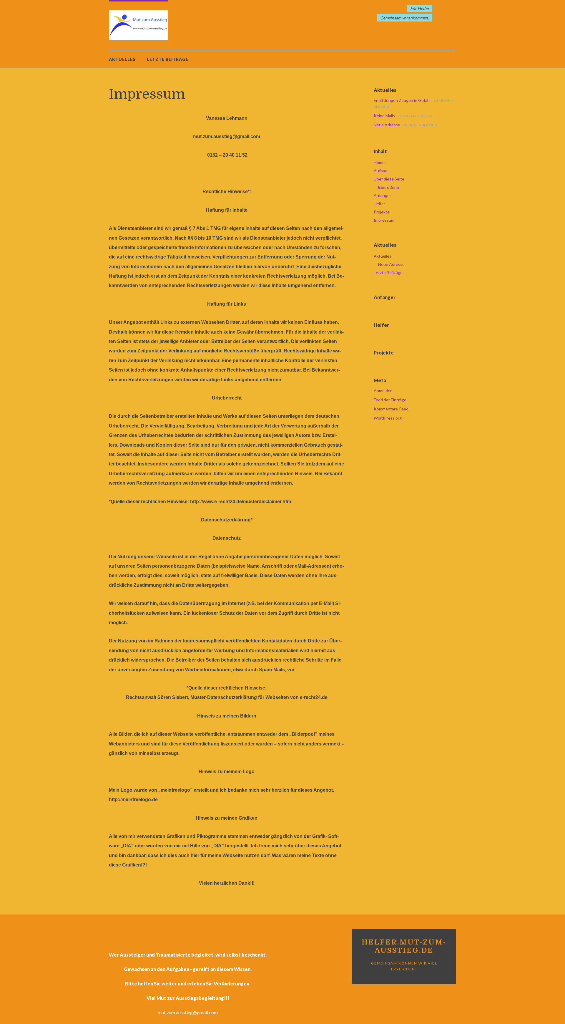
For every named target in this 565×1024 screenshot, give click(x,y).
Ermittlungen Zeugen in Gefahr (402, 100)
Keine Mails (384, 115)
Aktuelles (122, 59)
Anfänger (382, 195)
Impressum (384, 220)
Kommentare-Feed (391, 408)
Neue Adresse (387, 124)
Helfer (379, 203)
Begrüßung (388, 187)
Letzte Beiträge (167, 59)
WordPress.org (388, 417)
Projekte (382, 211)
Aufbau (380, 170)
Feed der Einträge (390, 399)
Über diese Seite (389, 178)
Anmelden (383, 390)
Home (379, 162)
